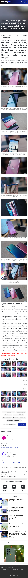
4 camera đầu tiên (9, 412)
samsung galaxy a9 (19, 417)
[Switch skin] (21, 2)
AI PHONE (23, 569)
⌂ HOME (4, 569)
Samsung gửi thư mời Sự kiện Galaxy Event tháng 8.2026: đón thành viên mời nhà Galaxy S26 (18, 525)
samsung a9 (7, 417)
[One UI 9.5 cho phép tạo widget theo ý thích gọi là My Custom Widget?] (4, 518)
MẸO (16, 571)
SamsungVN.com (23, 567)
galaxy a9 (8, 415)
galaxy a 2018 (21, 412)
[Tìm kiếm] (24, 2)
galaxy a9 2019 (19, 415)
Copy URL (22, 424)
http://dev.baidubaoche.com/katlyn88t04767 (10, 462)
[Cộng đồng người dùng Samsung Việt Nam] (6, 2)
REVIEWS (12, 571)
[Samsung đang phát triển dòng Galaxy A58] (4, 502)
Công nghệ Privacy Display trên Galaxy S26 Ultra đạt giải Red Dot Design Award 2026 (17, 509)
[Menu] (26, 2)
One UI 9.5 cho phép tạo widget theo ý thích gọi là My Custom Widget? (16, 517)
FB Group (9, 569)
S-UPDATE (14, 569)
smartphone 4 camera (14, 420)
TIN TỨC (18, 569)
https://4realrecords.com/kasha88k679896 (10, 447)
